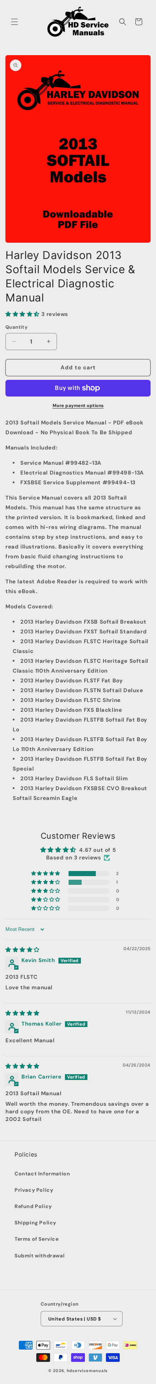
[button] (14, 22)
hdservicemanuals (87, 1370)
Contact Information (42, 1173)
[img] (22, 949)
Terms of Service (37, 1239)
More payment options (78, 405)
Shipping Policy (35, 1222)
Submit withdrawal (40, 1255)
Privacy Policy (34, 1190)
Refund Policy (33, 1206)
